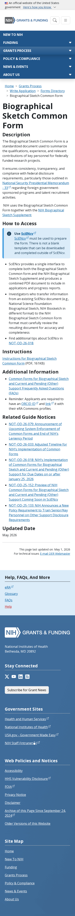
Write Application (23, 91)
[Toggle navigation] (54, 20)
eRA (8, 587)
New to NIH (13, 34)
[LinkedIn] (20, 676)
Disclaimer (12, 802)
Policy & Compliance (21, 58)
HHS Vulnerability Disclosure (26, 778)
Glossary (11, 594)
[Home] (26, 20)
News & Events (15, 66)
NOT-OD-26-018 (21, 343)
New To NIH (14, 859)
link (48, 404)
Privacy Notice (15, 794)
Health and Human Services (25, 719)
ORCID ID (28, 404)
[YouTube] (14, 676)
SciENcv (20, 238)
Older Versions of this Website (27, 823)
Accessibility (14, 770)
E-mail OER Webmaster (55, 553)
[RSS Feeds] (27, 676)
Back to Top (57, 908)
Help (8, 606)
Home (9, 86)
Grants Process (17, 50)
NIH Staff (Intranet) (21, 743)
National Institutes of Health (26, 727)
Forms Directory (53, 91)
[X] (7, 676)
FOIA (8, 786)
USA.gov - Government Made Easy (30, 735)
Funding (10, 42)
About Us (11, 74)
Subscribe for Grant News (26, 690)
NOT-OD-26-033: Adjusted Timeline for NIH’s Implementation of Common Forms (38, 449)
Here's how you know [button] (37, 7)
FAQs (8, 600)
